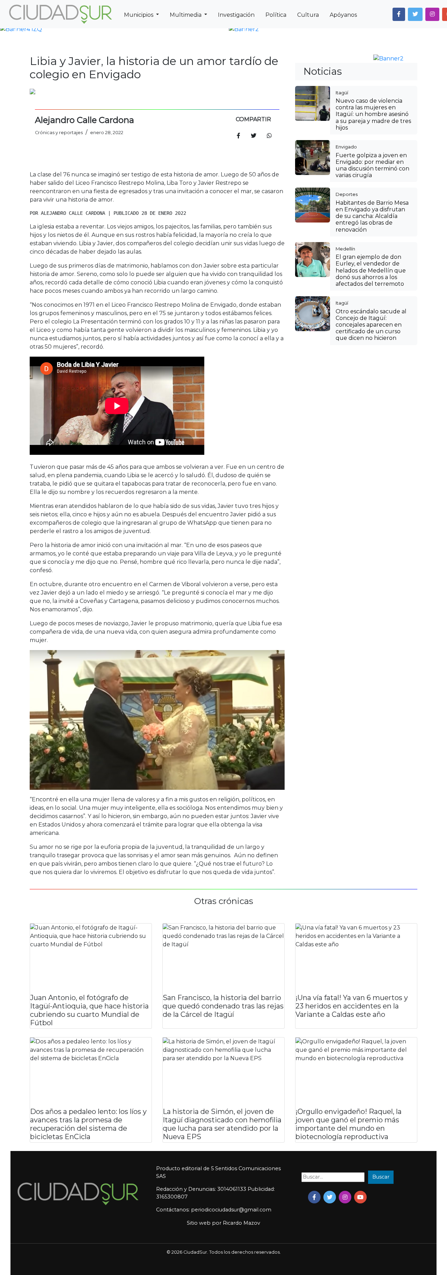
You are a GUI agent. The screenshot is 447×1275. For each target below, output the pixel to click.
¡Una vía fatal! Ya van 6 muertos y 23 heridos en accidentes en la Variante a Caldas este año (351, 1006)
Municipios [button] (139, 15)
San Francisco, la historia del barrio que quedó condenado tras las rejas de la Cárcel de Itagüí (223, 1006)
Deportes (347, 194)
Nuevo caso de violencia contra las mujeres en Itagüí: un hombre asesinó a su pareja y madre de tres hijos (373, 114)
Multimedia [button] (186, 15)
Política (275, 15)
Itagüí (342, 92)
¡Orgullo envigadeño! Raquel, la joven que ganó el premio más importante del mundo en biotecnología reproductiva (348, 1124)
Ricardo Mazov (241, 1223)
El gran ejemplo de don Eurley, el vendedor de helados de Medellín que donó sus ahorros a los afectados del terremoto (371, 270)
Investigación (236, 15)
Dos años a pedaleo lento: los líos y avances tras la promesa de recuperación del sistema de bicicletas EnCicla (88, 1124)
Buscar (380, 1177)
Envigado (346, 147)
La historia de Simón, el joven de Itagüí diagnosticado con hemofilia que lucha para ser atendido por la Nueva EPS (222, 1124)
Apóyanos (343, 15)
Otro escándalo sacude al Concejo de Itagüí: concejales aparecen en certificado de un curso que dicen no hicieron (371, 325)
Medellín (345, 249)
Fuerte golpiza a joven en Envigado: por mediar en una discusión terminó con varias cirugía (372, 165)
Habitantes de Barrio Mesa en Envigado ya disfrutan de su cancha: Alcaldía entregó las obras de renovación (372, 216)
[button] (399, 14)
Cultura (308, 15)
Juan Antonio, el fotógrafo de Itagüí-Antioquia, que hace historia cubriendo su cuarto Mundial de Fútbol (89, 1010)
